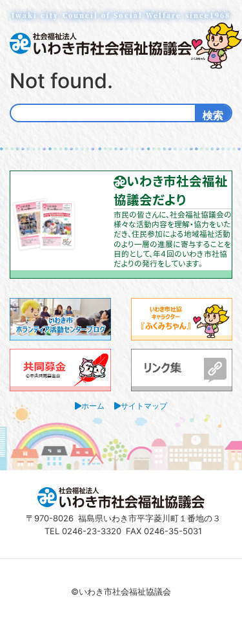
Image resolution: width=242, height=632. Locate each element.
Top (230, 620)
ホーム (93, 406)
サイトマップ (144, 406)
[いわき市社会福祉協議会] (101, 42)
